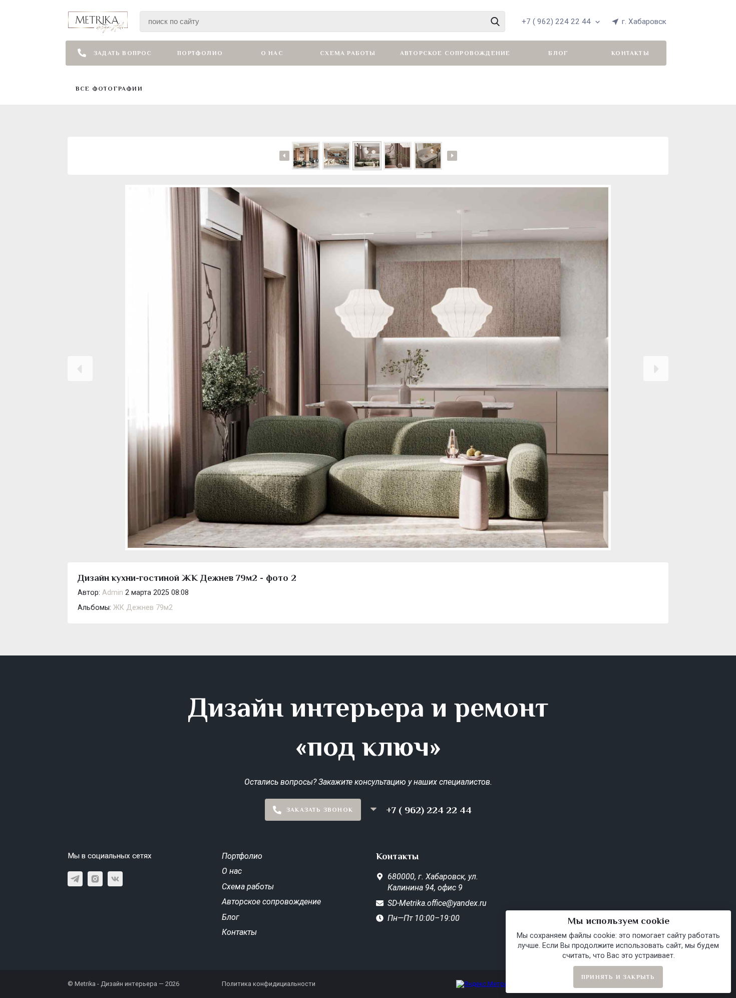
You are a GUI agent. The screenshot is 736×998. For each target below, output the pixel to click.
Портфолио (200, 53)
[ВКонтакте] (115, 878)
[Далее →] (368, 368)
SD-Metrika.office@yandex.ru (437, 903)
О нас (272, 53)
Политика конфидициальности (268, 983)
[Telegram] (75, 878)
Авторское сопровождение (455, 53)
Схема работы (348, 53)
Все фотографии (109, 88)
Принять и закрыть (618, 976)
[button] (80, 368)
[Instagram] (95, 878)
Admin (112, 592)
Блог (558, 53)
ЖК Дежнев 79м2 (143, 607)
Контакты (630, 53)
